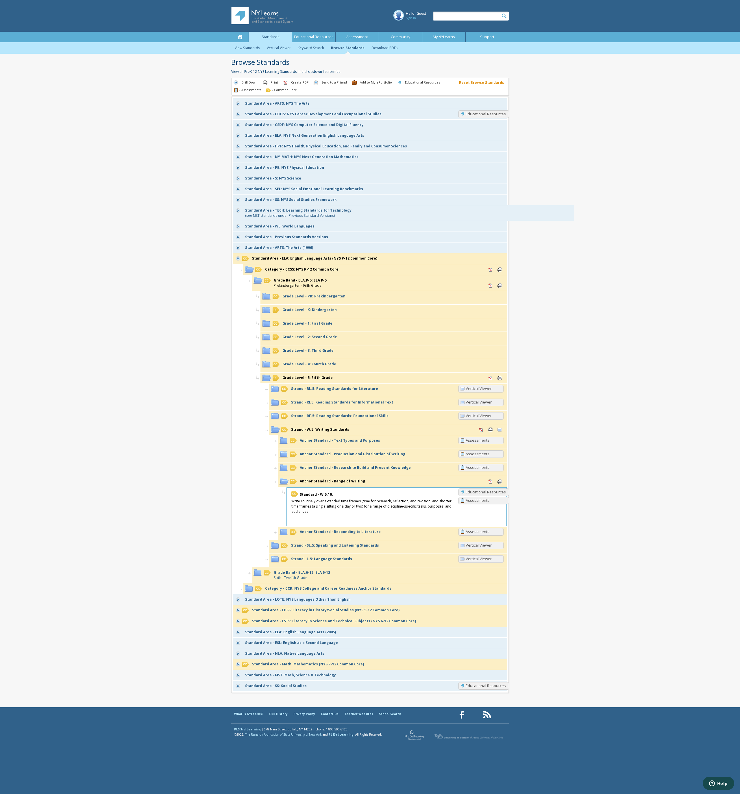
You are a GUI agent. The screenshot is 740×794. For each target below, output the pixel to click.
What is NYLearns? (248, 714)
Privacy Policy (304, 714)
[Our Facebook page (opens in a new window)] (461, 715)
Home (240, 37)
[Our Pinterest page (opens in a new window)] (474, 715)
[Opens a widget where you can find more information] (718, 784)
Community (400, 36)
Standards (271, 36)
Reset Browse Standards (481, 82)
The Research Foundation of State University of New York (283, 734)
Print (499, 269)
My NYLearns (444, 36)
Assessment (357, 36)
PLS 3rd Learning (247, 729)
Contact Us (329, 714)
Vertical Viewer (279, 47)
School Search (390, 714)
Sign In (411, 18)
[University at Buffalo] (469, 736)
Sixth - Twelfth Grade (302, 575)
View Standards (247, 47)
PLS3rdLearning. (341, 734)
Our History (278, 714)
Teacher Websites (358, 714)
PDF (490, 269)
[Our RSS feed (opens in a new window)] (487, 715)
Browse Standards (348, 47)
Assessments (477, 440)
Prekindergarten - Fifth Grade (300, 283)
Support (487, 36)
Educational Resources (314, 36)
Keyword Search (311, 47)
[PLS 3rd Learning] (414, 736)
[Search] (504, 16)
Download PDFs (384, 47)
